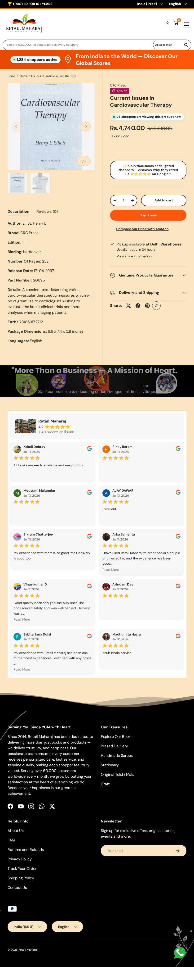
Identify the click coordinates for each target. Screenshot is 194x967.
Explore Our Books (116, 736)
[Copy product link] (156, 305)
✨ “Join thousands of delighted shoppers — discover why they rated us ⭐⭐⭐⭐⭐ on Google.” (148, 170)
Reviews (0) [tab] (47, 211)
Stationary (110, 765)
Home (11, 76)
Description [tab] (18, 211)
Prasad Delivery (114, 746)
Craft (105, 783)
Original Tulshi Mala (117, 774)
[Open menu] (186, 23)
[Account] (167, 23)
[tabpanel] (51, 282)
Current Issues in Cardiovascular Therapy (48, 76)
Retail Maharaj (28, 950)
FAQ (11, 840)
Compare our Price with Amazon (142, 229)
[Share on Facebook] (138, 305)
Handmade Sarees (117, 755)
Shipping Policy (21, 878)
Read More (110, 569)
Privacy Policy (20, 859)
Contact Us (17, 887)
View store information (134, 256)
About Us (16, 830)
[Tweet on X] (128, 305)
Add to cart (163, 200)
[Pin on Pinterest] (147, 305)
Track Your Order (22, 868)
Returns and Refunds (26, 849)
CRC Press (118, 85)
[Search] (186, 45)
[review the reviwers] (89, 450)
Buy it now (148, 215)
